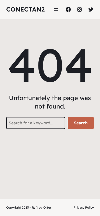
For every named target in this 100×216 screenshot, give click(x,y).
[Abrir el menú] (56, 9)
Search (81, 122)
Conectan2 (25, 9)
